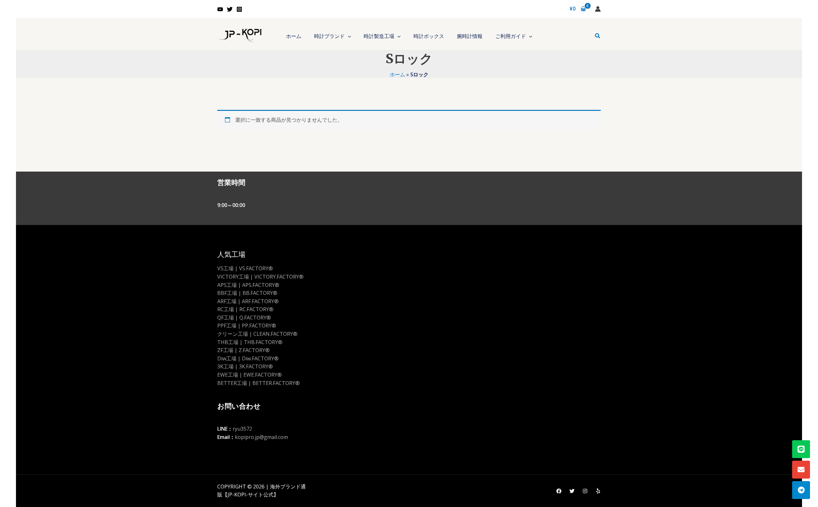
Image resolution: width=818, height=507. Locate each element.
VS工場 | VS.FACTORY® (245, 268)
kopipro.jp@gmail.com (261, 437)
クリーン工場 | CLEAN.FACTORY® (257, 333)
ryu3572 (242, 428)
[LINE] (801, 449)
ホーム (397, 74)
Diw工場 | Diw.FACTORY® (248, 358)
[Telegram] (801, 490)
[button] (348, 36)
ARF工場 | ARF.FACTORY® (248, 301)
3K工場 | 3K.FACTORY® (245, 366)
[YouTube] (220, 9)
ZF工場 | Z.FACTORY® (243, 350)
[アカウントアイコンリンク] (598, 9)
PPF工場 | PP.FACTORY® (246, 325)
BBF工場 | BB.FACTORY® (247, 292)
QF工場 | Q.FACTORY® (244, 317)
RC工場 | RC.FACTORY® (245, 309)
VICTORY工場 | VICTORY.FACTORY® (260, 276)
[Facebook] (558, 491)
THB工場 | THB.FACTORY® (249, 342)
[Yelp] (598, 491)
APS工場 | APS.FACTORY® (248, 284)
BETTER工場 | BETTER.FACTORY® (258, 383)
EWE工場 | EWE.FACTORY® (249, 374)
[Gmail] (801, 470)
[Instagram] (239, 9)
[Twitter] (230, 9)
